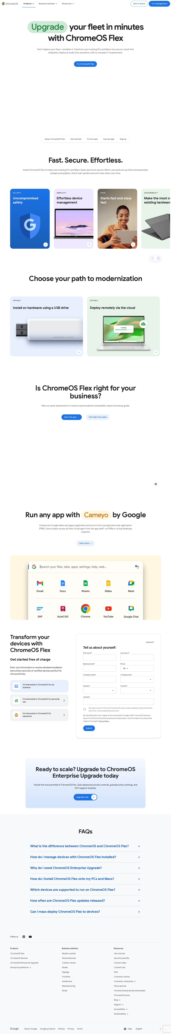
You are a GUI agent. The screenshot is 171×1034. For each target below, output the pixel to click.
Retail (64, 991)
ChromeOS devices (19, 958)
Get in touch (139, 4)
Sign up (123, 139)
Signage (65, 972)
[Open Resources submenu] (73, 3)
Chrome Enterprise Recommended (129, 991)
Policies (61, 1029)
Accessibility (125, 1009)
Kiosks (65, 967)
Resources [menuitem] (67, 4)
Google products (47, 1029)
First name (87, 653)
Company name (89, 675)
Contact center (69, 963)
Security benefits (121, 958)
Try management (159, 4)
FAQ (116, 972)
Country (124, 686)
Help (129, 1029)
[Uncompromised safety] (45, 244)
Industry (86, 686)
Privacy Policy (104, 721)
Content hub (119, 967)
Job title (86, 697)
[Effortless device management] (89, 244)
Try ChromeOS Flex (85, 64)
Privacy (71, 1029)
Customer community (125, 981)
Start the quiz (70, 417)
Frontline (66, 977)
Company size (126, 675)
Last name (124, 653)
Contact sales (120, 963)
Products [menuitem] (27, 4)
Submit (89, 728)
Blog (125, 1000)
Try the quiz (92, 139)
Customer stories (122, 977)
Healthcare (67, 981)
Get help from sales (98, 417)
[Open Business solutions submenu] (56, 3)
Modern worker (69, 953)
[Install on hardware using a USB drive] (79, 352)
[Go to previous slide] (152, 258)
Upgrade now (82, 797)
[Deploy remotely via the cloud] (156, 352)
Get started (75, 139)
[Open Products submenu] (33, 3)
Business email (88, 664)
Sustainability (125, 1014)
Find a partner (120, 986)
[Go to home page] (14, 1029)
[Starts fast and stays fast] (133, 244)
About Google (30, 1029)
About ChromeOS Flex (55, 139)
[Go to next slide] (158, 258)
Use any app (108, 139)
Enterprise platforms (21, 967)
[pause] (156, 484)
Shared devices (69, 958)
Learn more (87, 544)
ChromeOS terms (122, 995)
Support (125, 1004)
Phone (123, 664)
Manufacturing (68, 986)
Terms (79, 1029)
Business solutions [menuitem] (47, 4)
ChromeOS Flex (17, 953)
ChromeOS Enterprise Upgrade (24, 963)
